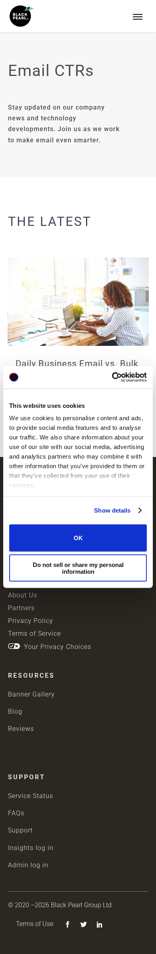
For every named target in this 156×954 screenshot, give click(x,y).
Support (20, 830)
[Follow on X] (83, 924)
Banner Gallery (31, 694)
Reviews (21, 728)
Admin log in (28, 865)
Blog (15, 711)
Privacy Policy (30, 621)
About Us (22, 595)
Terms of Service (34, 633)
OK (78, 538)
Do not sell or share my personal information (78, 568)
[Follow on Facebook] (67, 924)
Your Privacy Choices (55, 647)
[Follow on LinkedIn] (99, 924)
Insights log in (31, 848)
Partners (21, 608)
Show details (112, 510)
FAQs (16, 813)
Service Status (30, 796)
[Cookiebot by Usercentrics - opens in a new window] (112, 377)
